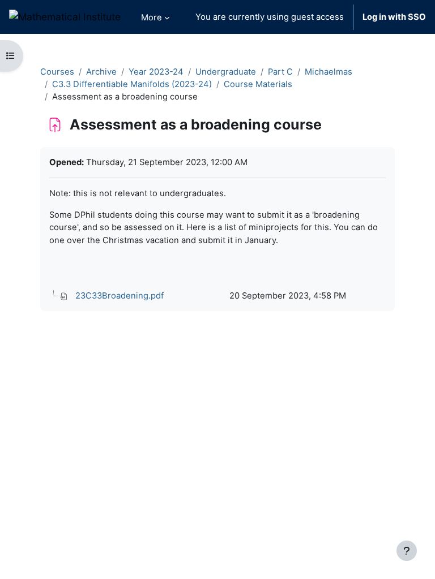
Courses (57, 72)
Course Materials (258, 84)
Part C (280, 72)
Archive (101, 72)
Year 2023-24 (156, 72)
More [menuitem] (151, 17)
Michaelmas (328, 72)
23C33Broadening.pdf (119, 296)
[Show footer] (406, 551)
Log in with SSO (394, 17)
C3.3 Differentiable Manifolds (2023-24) (132, 84)
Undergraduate (225, 72)
